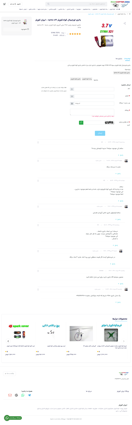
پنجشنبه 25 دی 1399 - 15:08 (111, 225)
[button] (38, 142)
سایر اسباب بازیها (42, 9)
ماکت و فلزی (32, 9)
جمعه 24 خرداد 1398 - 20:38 (114, 161)
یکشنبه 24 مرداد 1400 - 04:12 (117, 271)
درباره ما (89, 391)
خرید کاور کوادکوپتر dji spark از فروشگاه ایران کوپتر (21, 346)
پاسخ (121, 155)
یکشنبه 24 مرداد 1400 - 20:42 (114, 289)
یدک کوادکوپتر (103, 9)
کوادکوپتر (112, 9)
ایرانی (25, 9)
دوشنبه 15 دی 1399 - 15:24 (117, 181)
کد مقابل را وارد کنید (124, 123)
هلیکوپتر (95, 9)
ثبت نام (12, 4)
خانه (117, 9)
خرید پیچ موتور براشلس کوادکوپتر (56, 346)
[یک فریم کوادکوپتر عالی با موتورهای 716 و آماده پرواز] (112, 333)
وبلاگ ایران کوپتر (123, 391)
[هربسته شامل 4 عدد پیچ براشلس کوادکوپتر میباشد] (50, 333)
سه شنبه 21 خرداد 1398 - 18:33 (116, 142)
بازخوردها (119, 58)
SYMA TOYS (55, 32)
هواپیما (79, 9)
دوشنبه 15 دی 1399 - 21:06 (115, 206)
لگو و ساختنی (52, 9)
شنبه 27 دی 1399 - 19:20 (110, 251)
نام (129, 89)
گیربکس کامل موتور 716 (89, 346)
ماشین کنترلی (70, 9)
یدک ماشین (61, 9)
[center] (48, 4)
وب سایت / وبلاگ (124, 103)
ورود (18, 4)
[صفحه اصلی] (129, 14)
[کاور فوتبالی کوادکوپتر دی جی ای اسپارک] (20, 333)
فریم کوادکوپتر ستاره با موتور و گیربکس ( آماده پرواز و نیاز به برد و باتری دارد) (112, 347)
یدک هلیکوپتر (86, 9)
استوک (21, 9)
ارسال (100, 133)
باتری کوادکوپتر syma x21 (122, 73)
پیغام (127, 110)
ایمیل (127, 96)
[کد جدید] (81, 123)
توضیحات (127, 58)
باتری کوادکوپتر (76, 79)
